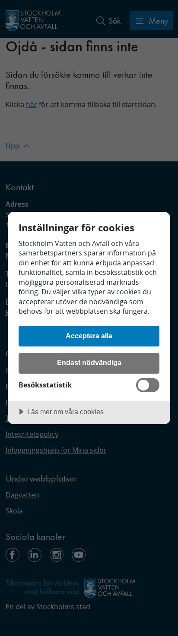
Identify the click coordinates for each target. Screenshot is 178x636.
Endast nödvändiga (89, 362)
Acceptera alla (89, 336)
